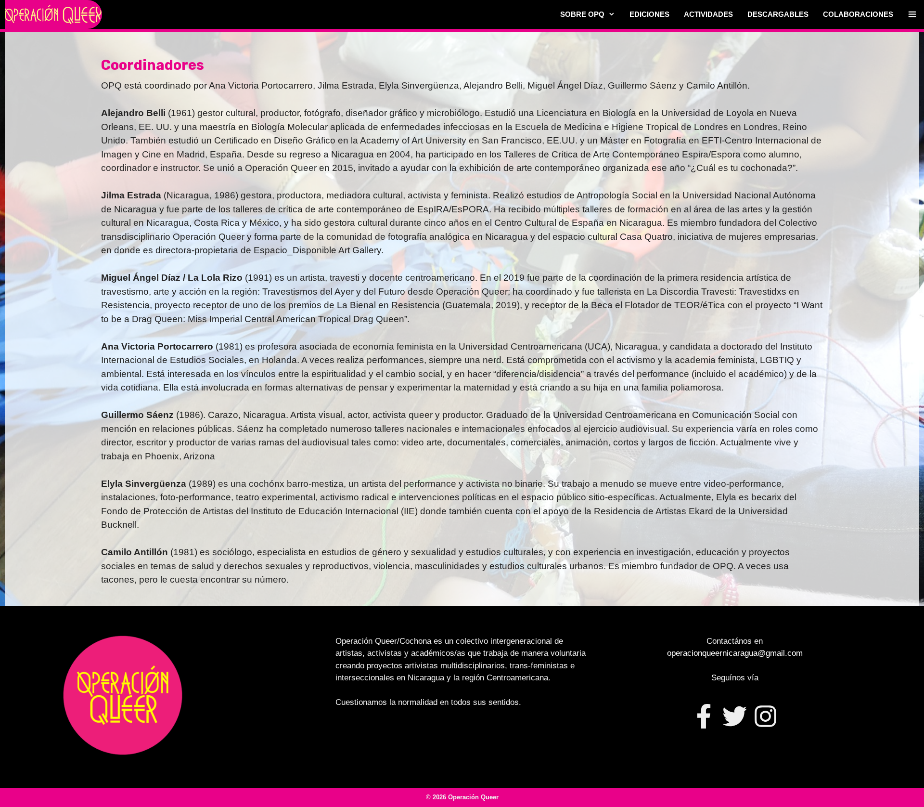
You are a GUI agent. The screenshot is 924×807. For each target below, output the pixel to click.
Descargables (777, 14)
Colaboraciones (858, 14)
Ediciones (649, 14)
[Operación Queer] (53, 14)
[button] (912, 14)
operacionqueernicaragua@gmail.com (735, 653)
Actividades (708, 14)
